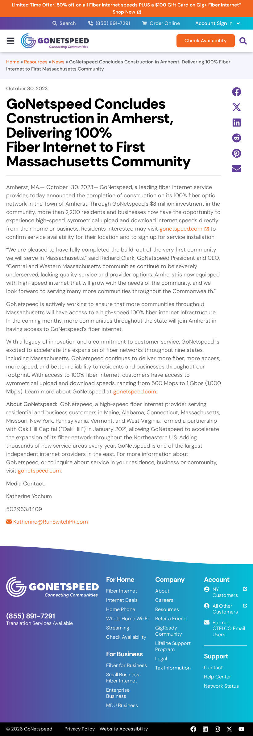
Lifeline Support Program (173, 646)
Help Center (217, 677)
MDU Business (122, 705)
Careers (164, 600)
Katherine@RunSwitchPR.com (50, 521)
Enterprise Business (118, 693)
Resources (36, 62)
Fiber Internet (121, 591)
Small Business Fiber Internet (122, 677)
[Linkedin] (205, 729)
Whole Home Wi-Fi (127, 618)
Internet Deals (122, 600)
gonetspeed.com (181, 228)
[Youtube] (241, 729)
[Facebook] (193, 729)
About (162, 591)
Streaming (117, 628)
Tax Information (173, 668)
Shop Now (124, 12)
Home (12, 62)
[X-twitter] (229, 729)
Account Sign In (214, 23)
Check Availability (126, 637)
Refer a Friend (171, 618)
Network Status (221, 686)
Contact (213, 667)
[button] (236, 92)
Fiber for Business (126, 665)
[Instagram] (217, 729)
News (58, 62)
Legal (161, 658)
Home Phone (120, 609)
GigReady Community (168, 631)
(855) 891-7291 (30, 616)
